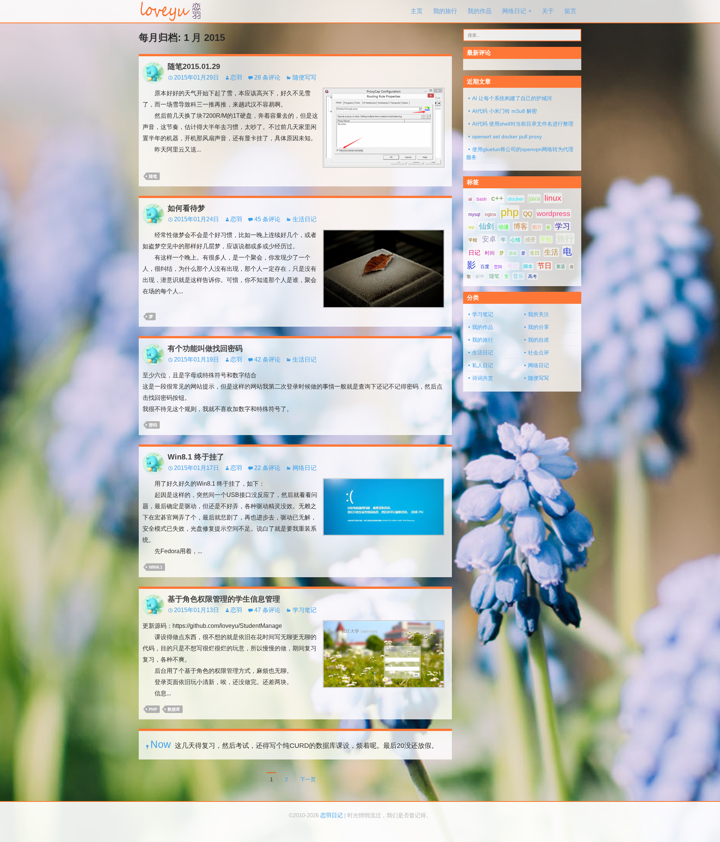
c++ (497, 198)
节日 (544, 266)
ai (470, 199)
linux (552, 198)
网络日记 (514, 11)
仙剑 (486, 226)
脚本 (528, 266)
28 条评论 (267, 77)
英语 (560, 266)
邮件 (480, 276)
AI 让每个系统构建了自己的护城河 (512, 98)
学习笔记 (304, 610)
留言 (570, 11)
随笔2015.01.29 (194, 66)
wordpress (553, 214)
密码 (153, 425)
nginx (490, 214)
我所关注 (538, 314)
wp (471, 227)
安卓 (489, 239)
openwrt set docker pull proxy (507, 137)
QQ (527, 213)
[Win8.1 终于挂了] (383, 506)
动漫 (503, 227)
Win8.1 (155, 567)
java (534, 198)
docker (516, 199)
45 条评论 (267, 219)
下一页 (308, 779)
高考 (532, 276)
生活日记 (304, 219)
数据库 (174, 709)
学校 (472, 240)
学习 (562, 226)
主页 (417, 11)
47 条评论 (267, 610)
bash (482, 199)
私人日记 (482, 365)
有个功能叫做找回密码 (205, 348)
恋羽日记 (331, 815)
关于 (548, 11)
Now (160, 744)
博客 (520, 226)
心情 (515, 240)
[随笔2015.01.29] (383, 127)
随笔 (153, 176)
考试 (513, 266)
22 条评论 (267, 468)
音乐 (518, 276)
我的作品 (480, 11)
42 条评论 (267, 359)
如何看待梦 (186, 208)
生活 (551, 252)
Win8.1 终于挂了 (196, 457)
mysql (474, 214)
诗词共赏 (482, 378)
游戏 (512, 253)
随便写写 (304, 77)
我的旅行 (445, 11)
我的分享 (538, 327)
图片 (537, 227)
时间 (490, 253)
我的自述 (538, 340)
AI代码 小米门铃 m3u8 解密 (504, 111)
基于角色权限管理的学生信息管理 (224, 599)
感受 (530, 240)
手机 (546, 239)
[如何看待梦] (383, 268)
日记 (474, 252)
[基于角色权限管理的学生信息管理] (383, 653)
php (153, 709)
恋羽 (236, 77)
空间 (498, 266)
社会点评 (538, 353)
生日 (535, 253)
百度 (484, 266)
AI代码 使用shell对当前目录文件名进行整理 (522, 124)
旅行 (565, 238)
